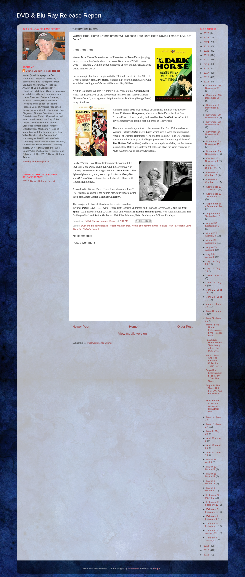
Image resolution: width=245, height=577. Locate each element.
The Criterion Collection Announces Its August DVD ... (213, 406)
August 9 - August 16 (211, 241)
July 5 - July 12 (214, 275)
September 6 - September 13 (213, 214)
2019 (207, 64)
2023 (207, 46)
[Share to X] (143, 221)
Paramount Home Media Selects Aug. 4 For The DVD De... (214, 345)
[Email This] (137, 221)
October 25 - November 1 (212, 159)
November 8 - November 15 (213, 142)
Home (133, 326)
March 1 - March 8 (210, 489)
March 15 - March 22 (211, 475)
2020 (207, 59)
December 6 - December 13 (213, 106)
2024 (207, 42)
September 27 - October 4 (213, 188)
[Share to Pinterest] (150, 221)
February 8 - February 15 (212, 510)
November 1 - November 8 (213, 152)
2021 (207, 55)
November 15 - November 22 (213, 133)
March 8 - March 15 (210, 482)
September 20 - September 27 (213, 195)
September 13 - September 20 (213, 205)
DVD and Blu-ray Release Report (98, 225)
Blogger (157, 568)
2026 (207, 33)
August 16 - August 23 (211, 234)
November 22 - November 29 (213, 123)
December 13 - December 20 (213, 96)
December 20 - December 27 (213, 86)
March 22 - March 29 (211, 468)
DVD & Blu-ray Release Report (43, 71)
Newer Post (80, 326)
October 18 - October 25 (212, 166)
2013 (207, 550)
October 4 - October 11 (211, 181)
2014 (207, 546)
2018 (207, 68)
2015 (207, 81)
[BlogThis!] (140, 221)
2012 (207, 554)
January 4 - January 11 (211, 539)
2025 (207, 37)
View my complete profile (35, 161)
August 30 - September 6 (212, 224)
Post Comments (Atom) (99, 343)
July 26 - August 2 (210, 255)
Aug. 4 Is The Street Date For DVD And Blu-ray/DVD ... (214, 391)
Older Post (184, 326)
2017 (207, 73)
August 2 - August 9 (211, 248)
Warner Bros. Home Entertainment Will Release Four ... (214, 330)
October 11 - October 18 (212, 174)
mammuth (133, 568)
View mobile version (132, 333)
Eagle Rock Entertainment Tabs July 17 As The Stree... (214, 375)
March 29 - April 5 (211, 461)
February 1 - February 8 (212, 517)
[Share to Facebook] (146, 221)
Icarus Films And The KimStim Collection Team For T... (214, 360)
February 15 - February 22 (213, 503)
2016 (207, 77)
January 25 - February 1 (212, 524)
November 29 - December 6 (213, 116)
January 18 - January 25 (212, 531)
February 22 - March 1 (213, 496)
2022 (207, 51)
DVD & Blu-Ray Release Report (59, 15)
